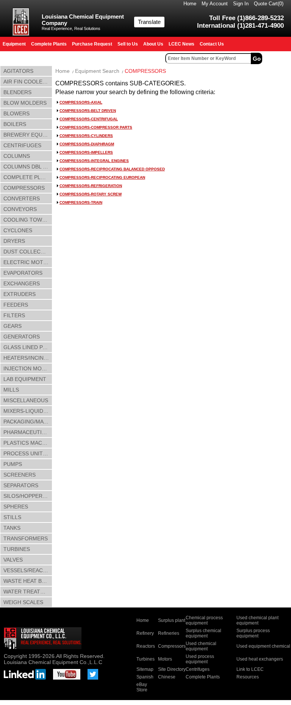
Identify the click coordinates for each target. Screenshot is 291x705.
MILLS (11, 390)
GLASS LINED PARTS (27, 347)
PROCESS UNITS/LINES (27, 453)
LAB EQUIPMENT (24, 379)
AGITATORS (18, 71)
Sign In (241, 3)
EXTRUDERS (19, 294)
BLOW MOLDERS (25, 103)
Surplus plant (171, 620)
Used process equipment (200, 659)
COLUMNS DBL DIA (27, 167)
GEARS (12, 326)
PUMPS (12, 464)
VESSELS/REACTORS (27, 570)
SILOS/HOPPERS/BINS (27, 496)
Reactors (145, 646)
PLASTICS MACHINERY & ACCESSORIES (27, 443)
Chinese (166, 677)
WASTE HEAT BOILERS (27, 581)
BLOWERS (16, 113)
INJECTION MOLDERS (27, 368)
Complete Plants (203, 677)
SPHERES (15, 507)
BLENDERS (17, 92)
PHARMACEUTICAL (27, 432)
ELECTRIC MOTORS (27, 262)
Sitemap (144, 669)
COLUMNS (16, 156)
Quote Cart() (268, 3)
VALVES (13, 560)
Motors (165, 659)
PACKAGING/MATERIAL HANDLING (27, 422)
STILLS (12, 517)
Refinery (145, 633)
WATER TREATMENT (27, 592)
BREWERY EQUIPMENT (27, 135)
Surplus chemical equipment (203, 633)
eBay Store (141, 687)
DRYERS (14, 241)
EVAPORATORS (22, 273)
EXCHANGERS (21, 283)
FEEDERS (15, 305)
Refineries (168, 633)
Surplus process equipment (253, 633)
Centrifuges (198, 669)
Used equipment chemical (263, 646)
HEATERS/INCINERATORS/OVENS (27, 358)
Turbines (145, 659)
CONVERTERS (21, 198)
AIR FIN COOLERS (26, 82)
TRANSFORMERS (25, 538)
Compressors (172, 646)
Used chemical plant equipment (257, 620)
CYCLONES (17, 230)
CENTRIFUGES (22, 145)
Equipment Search (97, 71)
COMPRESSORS (24, 188)
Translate (149, 22)
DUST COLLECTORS (27, 252)
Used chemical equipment (201, 646)
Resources (247, 677)
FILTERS (14, 315)
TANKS (11, 528)
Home (189, 3)
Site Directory (172, 669)
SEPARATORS (20, 485)
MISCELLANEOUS (25, 400)
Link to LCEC (250, 669)
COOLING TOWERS (27, 220)
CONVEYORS (20, 209)
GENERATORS (21, 337)
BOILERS (14, 124)
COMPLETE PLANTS (27, 177)
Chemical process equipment (204, 620)
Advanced (277, 58)
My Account (215, 3)
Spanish (144, 677)
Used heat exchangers (259, 659)
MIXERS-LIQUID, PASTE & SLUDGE (27, 411)
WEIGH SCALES (23, 602)
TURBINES (16, 549)
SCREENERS (19, 475)
